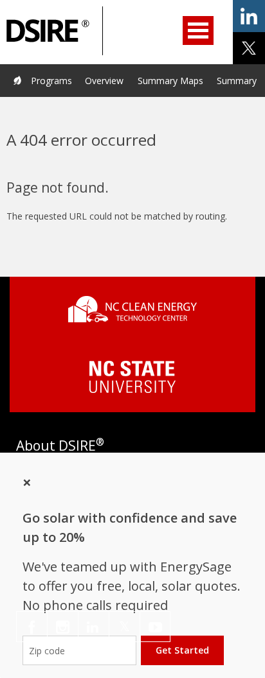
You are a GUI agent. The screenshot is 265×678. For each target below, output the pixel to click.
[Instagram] (63, 626)
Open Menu (198, 30)
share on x (249, 48)
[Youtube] (155, 626)
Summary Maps (170, 80)
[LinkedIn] (93, 626)
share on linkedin (249, 16)
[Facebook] (32, 626)
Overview (104, 80)
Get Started (182, 650)
